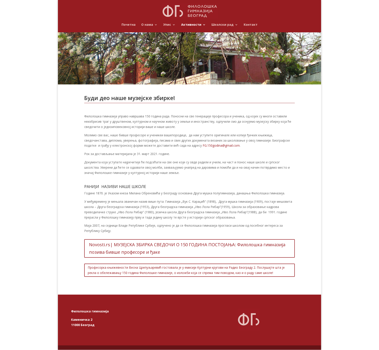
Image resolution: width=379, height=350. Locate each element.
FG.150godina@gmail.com (221, 145)
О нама (147, 25)
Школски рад (222, 25)
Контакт (250, 25)
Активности (191, 25)
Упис (167, 25)
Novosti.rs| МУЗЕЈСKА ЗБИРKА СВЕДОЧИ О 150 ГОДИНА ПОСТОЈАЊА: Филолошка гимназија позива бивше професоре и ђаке (187, 248)
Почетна (129, 25)
